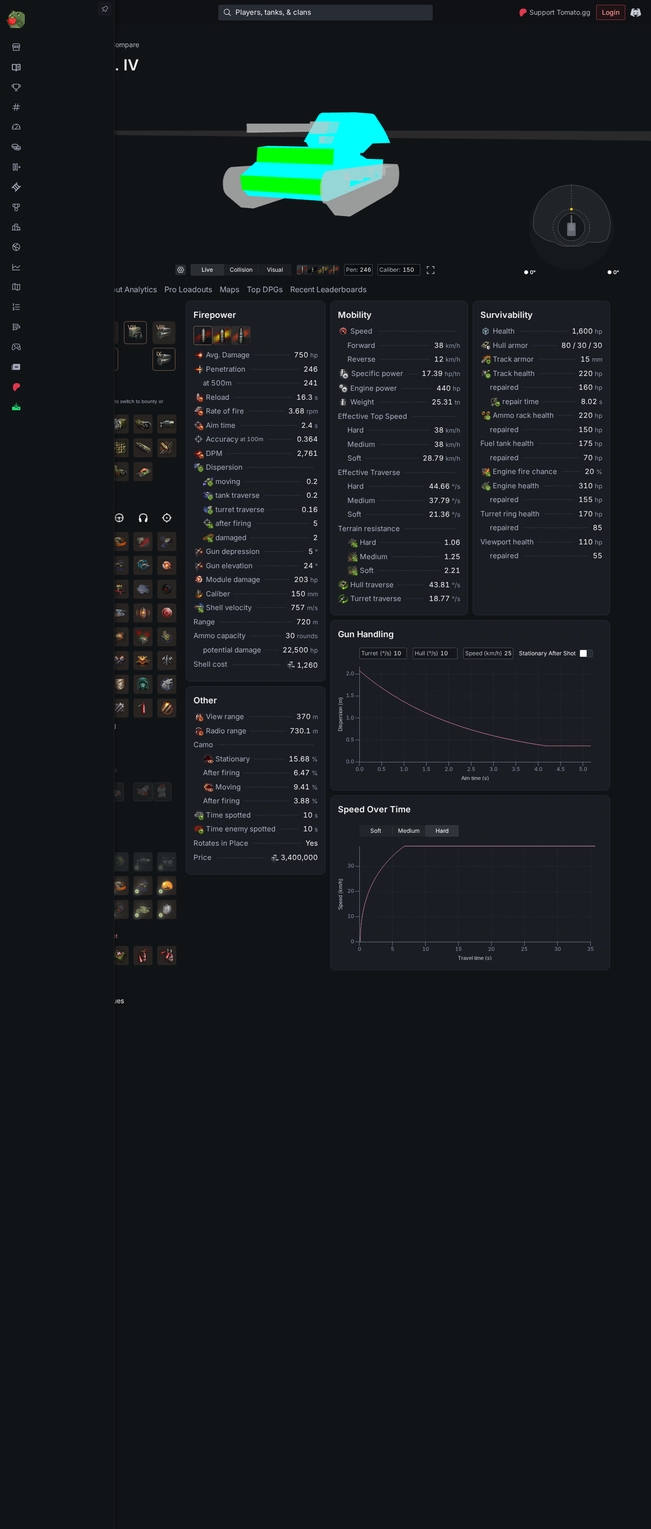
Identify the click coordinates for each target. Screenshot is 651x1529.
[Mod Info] (57, 406)
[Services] (57, 47)
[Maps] (57, 286)
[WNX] (57, 67)
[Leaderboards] (57, 306)
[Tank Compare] (57, 167)
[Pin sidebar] (105, 9)
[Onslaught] (57, 87)
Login (611, 12)
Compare (125, 44)
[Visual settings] (180, 270)
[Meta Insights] (57, 266)
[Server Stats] (57, 246)
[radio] (207, 270)
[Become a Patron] (57, 386)
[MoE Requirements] (57, 187)
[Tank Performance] (57, 127)
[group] (241, 270)
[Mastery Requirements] (57, 207)
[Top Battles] (57, 227)
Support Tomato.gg (559, 12)
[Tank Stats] (57, 107)
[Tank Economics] (57, 147)
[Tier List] (57, 326)
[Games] (57, 346)
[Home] (57, 19)
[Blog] (57, 366)
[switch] (586, 653)
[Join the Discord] (635, 12)
